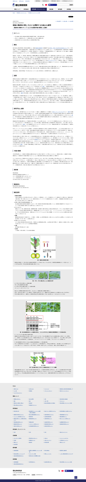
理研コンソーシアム (47, 453)
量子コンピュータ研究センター (65, 418)
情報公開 (30, 403)
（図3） (24, 124)
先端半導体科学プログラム (49, 414)
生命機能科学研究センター (64, 422)
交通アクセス (15, 1)
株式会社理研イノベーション (19, 453)
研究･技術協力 (46, 450)
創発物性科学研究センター (64, 424)
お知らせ (45, 438)
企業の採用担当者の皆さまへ (19, 455)
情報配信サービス (32, 440)
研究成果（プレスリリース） (22, 12)
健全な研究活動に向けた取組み (49, 403)
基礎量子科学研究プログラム (19, 414)
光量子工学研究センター (18, 426)
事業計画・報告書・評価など (19, 403)
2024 (45, 432)
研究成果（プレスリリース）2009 (34, 12)
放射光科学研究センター (48, 426)
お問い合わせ (21, 1)
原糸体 (37, 139)
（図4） (21, 144)
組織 (14, 401)
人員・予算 (46, 401)
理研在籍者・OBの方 (55, 1)
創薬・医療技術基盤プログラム (34, 414)
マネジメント (62, 401)
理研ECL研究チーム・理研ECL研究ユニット (20, 419)
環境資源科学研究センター (49, 424)
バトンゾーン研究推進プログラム (19, 416)
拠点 (30, 401)
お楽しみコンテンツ (47, 440)
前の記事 (59, 21)
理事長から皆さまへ (17, 399)
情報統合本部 (31, 422)
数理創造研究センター (33, 418)
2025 (30, 432)
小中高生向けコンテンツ (67, 1)
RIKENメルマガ (53, 4)
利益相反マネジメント (33, 405)
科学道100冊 (46, 442)
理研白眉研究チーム (63, 416)
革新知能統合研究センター (18, 422)
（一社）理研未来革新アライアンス (66, 453)
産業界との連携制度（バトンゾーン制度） (35, 451)
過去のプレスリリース (63, 432)
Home (14, 12)
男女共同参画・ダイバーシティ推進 (66, 403)
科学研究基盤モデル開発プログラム (66, 411)
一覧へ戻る (65, 21)
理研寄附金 (38, 1)
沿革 (45, 399)
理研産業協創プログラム (64, 414)
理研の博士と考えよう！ (33, 438)
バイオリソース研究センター (34, 424)
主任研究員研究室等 (47, 416)
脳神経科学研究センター (18, 424)
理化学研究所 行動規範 (64, 399)
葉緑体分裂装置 (39, 48)
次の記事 (71, 21)
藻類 (22, 92)
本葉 (69, 111)
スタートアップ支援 (32, 453)
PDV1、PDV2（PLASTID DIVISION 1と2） (59, 48)
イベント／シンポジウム (64, 438)
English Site (27, 1)
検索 (71, 4)
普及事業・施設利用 (63, 450)
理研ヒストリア (62, 442)
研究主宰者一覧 (16, 411)
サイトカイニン (51, 60)
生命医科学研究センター (48, 422)
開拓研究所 (31, 416)
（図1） (43, 86)
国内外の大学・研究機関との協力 (34, 455)
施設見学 (30, 442)
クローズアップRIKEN (17, 438)
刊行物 (15, 440)
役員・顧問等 (31, 399)
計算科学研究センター (48, 418)
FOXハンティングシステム (58, 111)
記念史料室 (16, 444)
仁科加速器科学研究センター (34, 426)
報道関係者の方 (46, 1)
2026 (14, 432)
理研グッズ (16, 442)
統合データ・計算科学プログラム (50, 411)
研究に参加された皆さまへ (18, 405)
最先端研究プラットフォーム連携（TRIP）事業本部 (34, 412)
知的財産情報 (16, 450)
